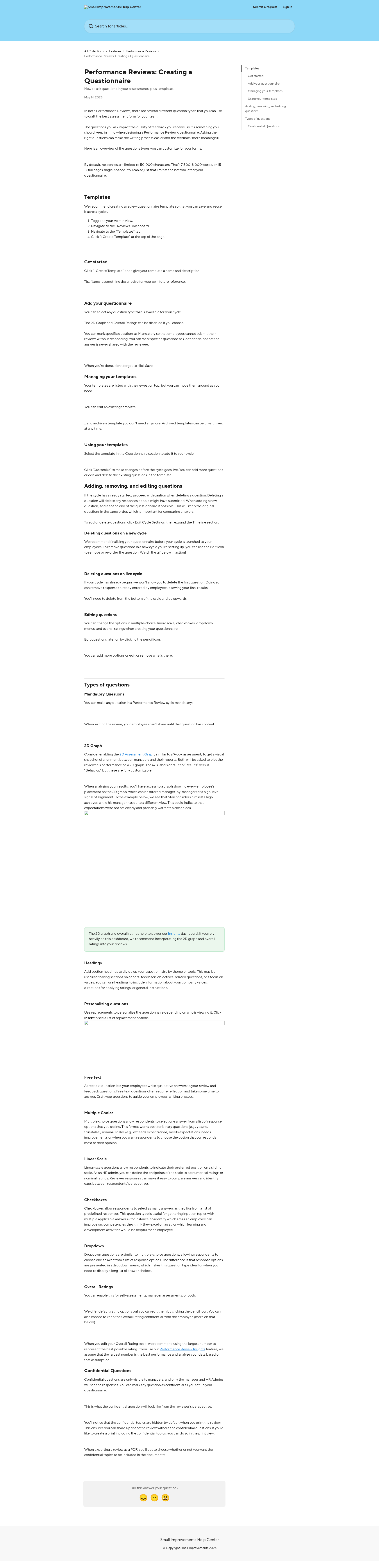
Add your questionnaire (264, 83)
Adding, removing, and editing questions (265, 108)
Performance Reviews (141, 51)
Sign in (287, 7)
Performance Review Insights (182, 1349)
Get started (255, 76)
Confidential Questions (263, 126)
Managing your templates (265, 91)
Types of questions (257, 119)
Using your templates (262, 98)
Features (115, 51)
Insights (174, 933)
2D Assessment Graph (137, 754)
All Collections (94, 51)
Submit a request (265, 7)
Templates (252, 68)
